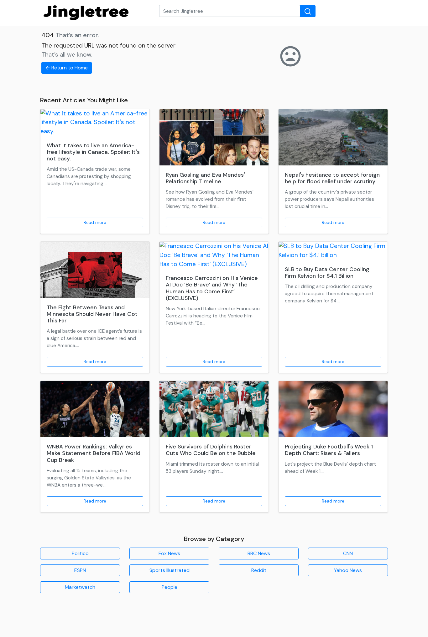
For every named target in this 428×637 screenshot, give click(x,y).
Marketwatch (80, 587)
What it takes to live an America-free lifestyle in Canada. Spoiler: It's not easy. (93, 152)
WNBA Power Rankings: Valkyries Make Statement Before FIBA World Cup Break (93, 453)
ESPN (80, 570)
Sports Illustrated (169, 570)
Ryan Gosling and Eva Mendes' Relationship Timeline (205, 178)
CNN (348, 553)
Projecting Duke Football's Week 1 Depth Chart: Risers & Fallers (329, 450)
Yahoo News (348, 570)
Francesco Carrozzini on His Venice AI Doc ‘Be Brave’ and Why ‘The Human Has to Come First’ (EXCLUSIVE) (212, 288)
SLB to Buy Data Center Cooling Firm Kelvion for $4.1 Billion (327, 272)
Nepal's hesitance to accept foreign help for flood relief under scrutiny (332, 178)
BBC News (259, 553)
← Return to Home (66, 67)
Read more (95, 222)
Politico (80, 553)
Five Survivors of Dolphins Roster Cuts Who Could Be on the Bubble (211, 450)
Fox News (169, 553)
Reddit (258, 570)
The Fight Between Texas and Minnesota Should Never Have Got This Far (92, 314)
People (169, 587)
